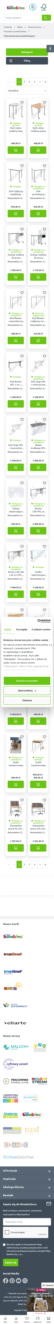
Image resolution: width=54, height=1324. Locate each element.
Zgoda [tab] (7, 629)
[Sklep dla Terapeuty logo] (15, 1004)
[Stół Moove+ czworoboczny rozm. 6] (16, 301)
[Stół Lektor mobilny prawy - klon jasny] (38, 111)
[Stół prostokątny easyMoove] (38, 174)
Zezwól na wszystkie (27, 680)
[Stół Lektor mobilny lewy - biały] (16, 111)
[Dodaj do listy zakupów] (22, 102)
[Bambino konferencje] (32, 1115)
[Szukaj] (46, 18)
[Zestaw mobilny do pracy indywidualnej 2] (38, 238)
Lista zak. (27, 1322)
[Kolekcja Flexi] (32, 1130)
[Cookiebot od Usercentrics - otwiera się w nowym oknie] (38, 621)
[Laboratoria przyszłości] (10, 1098)
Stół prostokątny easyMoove (38, 193)
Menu (5, 1322)
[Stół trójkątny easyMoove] (16, 174)
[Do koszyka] (16, 150)
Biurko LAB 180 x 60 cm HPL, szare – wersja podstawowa (16, 574)
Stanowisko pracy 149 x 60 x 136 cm (38, 827)
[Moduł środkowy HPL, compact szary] (38, 428)
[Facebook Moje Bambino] (5, 1280)
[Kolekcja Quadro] (12, 1130)
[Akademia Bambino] (10, 1115)
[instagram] (25, 1280)
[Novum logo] (15, 987)
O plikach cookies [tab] (41, 629)
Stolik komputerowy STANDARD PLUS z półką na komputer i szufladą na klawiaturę (38, 764)
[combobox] (27, 18)
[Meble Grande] (16, 1144)
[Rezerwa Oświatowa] (18, 1157)
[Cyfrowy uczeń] (15, 1064)
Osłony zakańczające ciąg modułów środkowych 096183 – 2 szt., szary (16, 510)
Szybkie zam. (38, 1322)
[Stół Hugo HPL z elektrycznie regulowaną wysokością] (38, 364)
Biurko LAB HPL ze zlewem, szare (38, 510)
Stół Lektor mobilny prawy (38, 129)
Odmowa (27, 700)
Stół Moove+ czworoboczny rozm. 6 (16, 320)
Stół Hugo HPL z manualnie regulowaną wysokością (15, 447)
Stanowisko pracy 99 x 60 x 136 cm (15, 827)
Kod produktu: (14, 198)
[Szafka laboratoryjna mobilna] (38, 555)
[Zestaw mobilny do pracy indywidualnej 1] (16, 238)
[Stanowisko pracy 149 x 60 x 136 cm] (38, 808)
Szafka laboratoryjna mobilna (38, 574)
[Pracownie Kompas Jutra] (15, 1081)
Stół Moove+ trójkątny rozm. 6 (38, 320)
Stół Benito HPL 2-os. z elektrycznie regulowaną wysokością (15, 383)
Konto (16, 1322)
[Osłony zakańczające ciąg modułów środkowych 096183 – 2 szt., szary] (16, 491)
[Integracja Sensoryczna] (40, 1047)
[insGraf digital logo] (15, 970)
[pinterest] (12, 1280)
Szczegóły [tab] (21, 629)
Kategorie (27, 52)
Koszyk (48, 1322)
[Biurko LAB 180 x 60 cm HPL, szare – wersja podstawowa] (16, 555)
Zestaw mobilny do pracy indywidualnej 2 (38, 256)
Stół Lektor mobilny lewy (15, 129)
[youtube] (18, 1280)
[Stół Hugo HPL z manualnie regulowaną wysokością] (16, 428)
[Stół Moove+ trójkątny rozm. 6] (38, 301)
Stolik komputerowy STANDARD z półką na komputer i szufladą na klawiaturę (16, 764)
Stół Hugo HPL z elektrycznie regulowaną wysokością (38, 383)
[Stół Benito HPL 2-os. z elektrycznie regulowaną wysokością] (16, 364)
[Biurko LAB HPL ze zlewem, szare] (38, 491)
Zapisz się (10, 1262)
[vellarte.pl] (15, 1021)
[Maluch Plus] (16, 1047)
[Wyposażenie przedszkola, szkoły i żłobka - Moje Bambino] (16, 7)
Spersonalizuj (25, 690)
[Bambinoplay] (30, 1098)
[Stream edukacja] (39, 1081)
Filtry (27, 60)
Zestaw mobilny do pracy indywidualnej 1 (16, 256)
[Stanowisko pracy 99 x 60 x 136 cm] (16, 808)
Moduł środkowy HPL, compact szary (38, 447)
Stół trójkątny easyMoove (16, 193)
